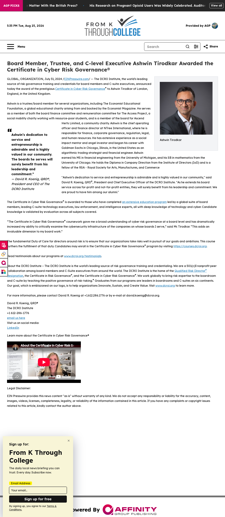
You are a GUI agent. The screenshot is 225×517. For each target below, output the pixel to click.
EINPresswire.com (76, 79)
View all (216, 5)
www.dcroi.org (165, 285)
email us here (16, 318)
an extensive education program (144, 202)
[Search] (187, 47)
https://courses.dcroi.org (190, 246)
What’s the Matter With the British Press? (44, 6)
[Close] (68, 440)
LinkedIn (13, 327)
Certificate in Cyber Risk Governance (80, 89)
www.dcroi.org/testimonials (82, 256)
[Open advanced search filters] (196, 47)
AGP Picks (11, 5)
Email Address (20, 483)
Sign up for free (38, 499)
